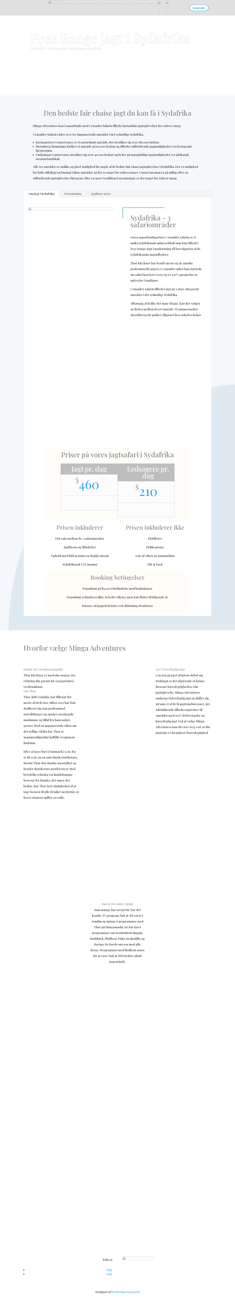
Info (124, 2)
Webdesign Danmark (125, 1292)
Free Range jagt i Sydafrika (111, 37)
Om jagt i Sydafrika (41, 194)
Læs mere (41, 58)
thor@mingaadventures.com (150, 1245)
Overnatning (73, 194)
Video (150, 2)
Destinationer (87, 2)
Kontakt (138, 2)
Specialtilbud (110, 2)
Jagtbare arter (101, 194)
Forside (70, 2)
